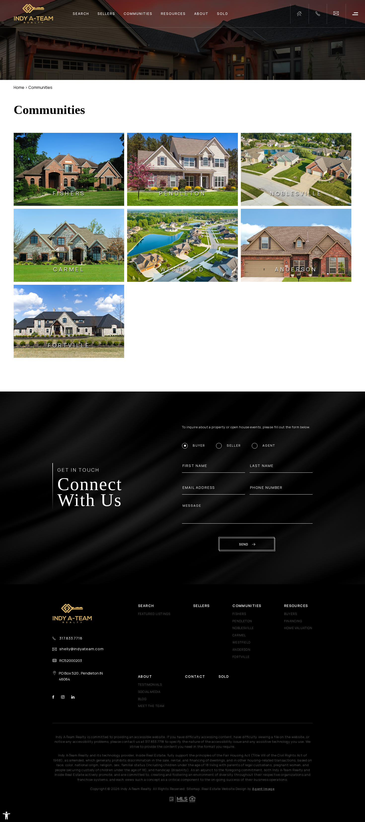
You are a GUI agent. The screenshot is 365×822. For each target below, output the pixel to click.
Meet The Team (151, 706)
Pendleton (242, 621)
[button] (6, 815)
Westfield (241, 642)
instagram (63, 697)
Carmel (239, 635)
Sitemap (193, 788)
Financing (293, 621)
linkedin (72, 697)
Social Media (149, 692)
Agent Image (263, 788)
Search (81, 13)
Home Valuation (298, 628)
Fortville (241, 657)
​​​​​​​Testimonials (150, 684)
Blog (142, 699)
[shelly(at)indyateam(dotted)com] (336, 14)
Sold (222, 13)
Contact (195, 676)
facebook (53, 697)
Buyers (290, 614)
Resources (173, 13)
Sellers (106, 13)
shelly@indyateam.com (81, 649)
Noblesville (243, 628)
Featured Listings (154, 614)
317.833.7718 (70, 638)
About (201, 13)
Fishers (239, 614)
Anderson (241, 649)
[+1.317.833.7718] (318, 14)
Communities (138, 13)
